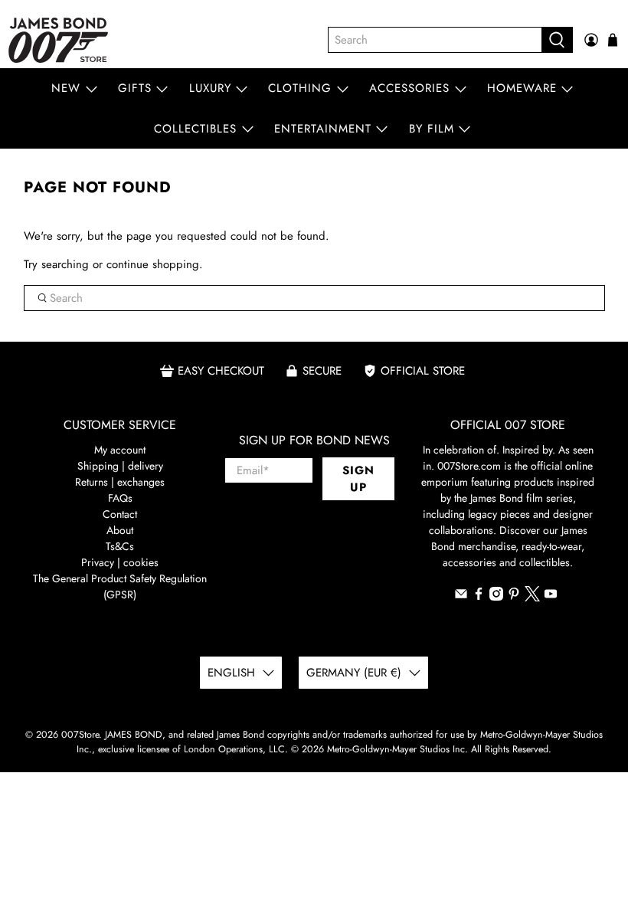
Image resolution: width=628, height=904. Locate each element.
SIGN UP (358, 479)
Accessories (409, 88)
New (65, 88)
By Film (431, 128)
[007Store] (58, 40)
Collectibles (195, 128)
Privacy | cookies (120, 562)
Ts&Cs (120, 546)
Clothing (300, 88)
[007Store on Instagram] (496, 596)
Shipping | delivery (120, 465)
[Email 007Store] (461, 596)
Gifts (135, 88)
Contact (120, 514)
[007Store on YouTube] (551, 596)
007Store (80, 735)
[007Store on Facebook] (479, 596)
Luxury (210, 88)
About (119, 530)
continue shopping (152, 264)
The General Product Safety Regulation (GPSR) (120, 586)
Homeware (522, 88)
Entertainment (322, 128)
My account (120, 449)
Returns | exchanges (120, 482)
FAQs (120, 498)
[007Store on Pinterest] (514, 596)
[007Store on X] (532, 597)
